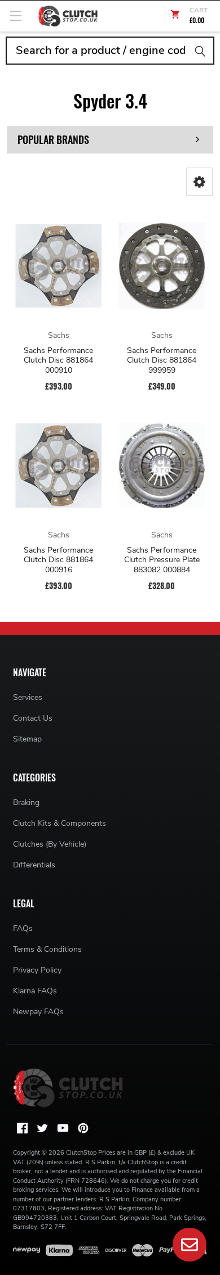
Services (27, 697)
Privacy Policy (37, 970)
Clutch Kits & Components (59, 823)
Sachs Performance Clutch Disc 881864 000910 (58, 361)
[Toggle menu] (15, 15)
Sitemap (27, 739)
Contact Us (32, 718)
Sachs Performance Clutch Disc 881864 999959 (161, 361)
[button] (199, 182)
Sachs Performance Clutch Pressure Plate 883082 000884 (162, 560)
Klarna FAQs (35, 990)
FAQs (23, 928)
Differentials (34, 865)
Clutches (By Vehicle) (49, 844)
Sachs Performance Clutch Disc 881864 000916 (58, 560)
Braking (26, 802)
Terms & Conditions (47, 949)
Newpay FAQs (38, 1011)
